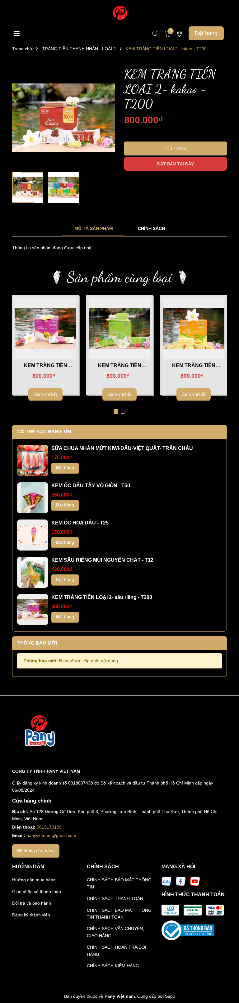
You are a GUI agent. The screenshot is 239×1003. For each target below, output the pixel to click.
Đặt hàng (206, 33)
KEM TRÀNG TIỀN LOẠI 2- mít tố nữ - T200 (193, 366)
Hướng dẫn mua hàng (34, 879)
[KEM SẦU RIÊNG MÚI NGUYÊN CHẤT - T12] (32, 572)
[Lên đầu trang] (226, 981)
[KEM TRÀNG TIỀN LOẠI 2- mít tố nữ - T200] (193, 328)
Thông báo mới (37, 642)
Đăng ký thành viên (31, 914)
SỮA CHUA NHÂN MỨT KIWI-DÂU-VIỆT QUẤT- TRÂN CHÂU (122, 448)
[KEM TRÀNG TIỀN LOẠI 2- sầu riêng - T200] (45, 328)
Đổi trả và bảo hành (31, 903)
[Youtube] (195, 881)
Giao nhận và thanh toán (36, 891)
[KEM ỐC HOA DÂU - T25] (32, 535)
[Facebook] (181, 881)
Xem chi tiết (45, 394)
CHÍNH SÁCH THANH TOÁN (115, 898)
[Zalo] (166, 881)
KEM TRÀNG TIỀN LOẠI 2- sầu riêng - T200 (45, 366)
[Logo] (119, 12)
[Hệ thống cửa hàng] (179, 33)
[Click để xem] (63, 117)
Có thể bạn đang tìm (44, 431)
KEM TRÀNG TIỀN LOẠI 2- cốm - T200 (119, 366)
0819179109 (49, 827)
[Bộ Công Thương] (188, 930)
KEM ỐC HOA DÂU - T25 (80, 522)
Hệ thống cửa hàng (36, 850)
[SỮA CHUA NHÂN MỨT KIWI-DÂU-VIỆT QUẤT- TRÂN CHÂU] (32, 460)
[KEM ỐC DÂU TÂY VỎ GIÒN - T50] (32, 497)
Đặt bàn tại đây (175, 163)
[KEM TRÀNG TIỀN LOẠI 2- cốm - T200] (119, 328)
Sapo (170, 996)
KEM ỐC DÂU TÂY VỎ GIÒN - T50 (90, 485)
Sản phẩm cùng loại (119, 277)
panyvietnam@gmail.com (51, 835)
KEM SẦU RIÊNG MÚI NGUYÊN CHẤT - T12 (102, 560)
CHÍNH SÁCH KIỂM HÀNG (113, 965)
